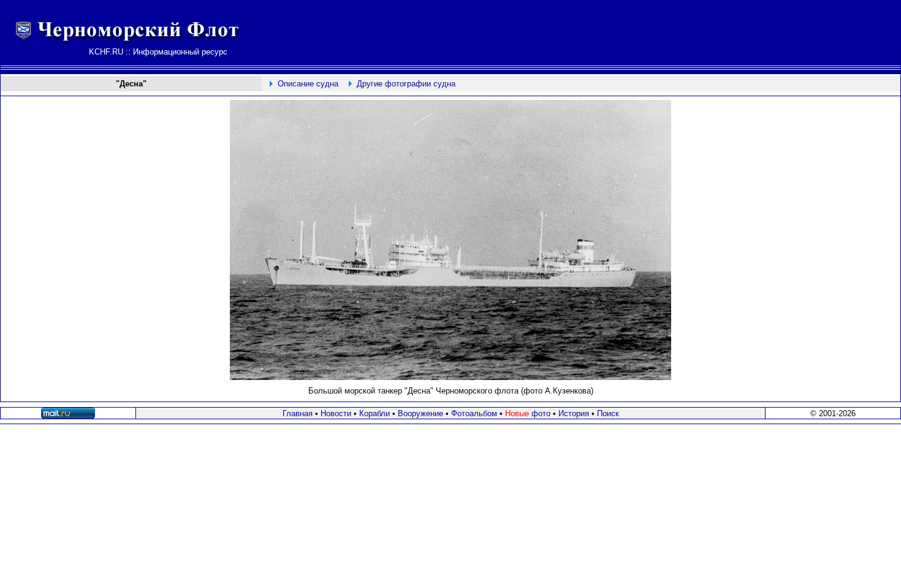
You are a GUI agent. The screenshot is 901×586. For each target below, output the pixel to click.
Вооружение (420, 413)
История (573, 413)
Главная (298, 413)
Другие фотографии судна (406, 83)
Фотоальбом (474, 413)
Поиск (608, 413)
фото (527, 413)
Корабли (374, 413)
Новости (336, 413)
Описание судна (308, 83)
